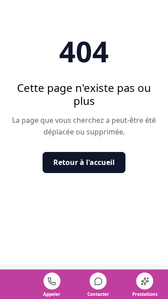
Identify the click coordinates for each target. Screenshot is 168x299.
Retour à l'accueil (84, 162)
